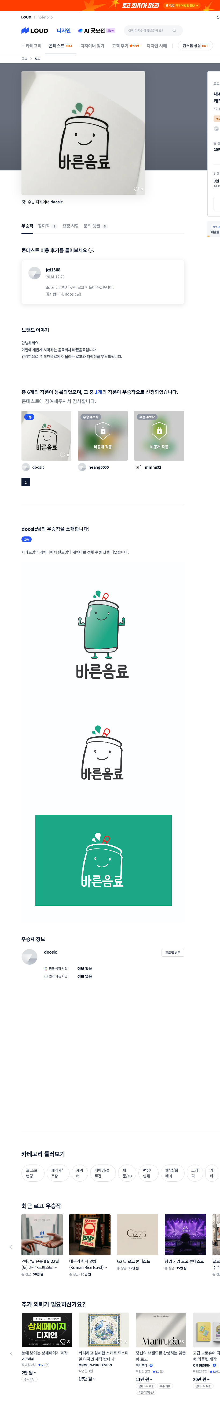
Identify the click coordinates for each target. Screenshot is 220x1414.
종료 (24, 58)
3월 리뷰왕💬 (146, 1392)
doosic (56, 201)
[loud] (26, 17)
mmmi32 (153, 467)
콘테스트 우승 (146, 1386)
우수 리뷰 (29, 1379)
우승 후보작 (90, 417)
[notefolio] (45, 17)
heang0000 (99, 467)
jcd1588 (53, 270)
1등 (29, 417)
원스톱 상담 (195, 45)
